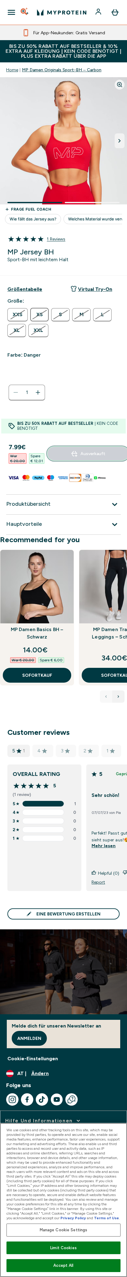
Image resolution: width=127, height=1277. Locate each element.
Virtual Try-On (95, 289)
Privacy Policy (73, 1218)
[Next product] (118, 696)
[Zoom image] (120, 85)
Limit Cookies (63, 1248)
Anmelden (29, 1038)
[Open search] (25, 12)
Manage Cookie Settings (64, 1230)
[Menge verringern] (16, 392)
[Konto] (98, 12)
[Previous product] (106, 696)
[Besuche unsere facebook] (27, 1099)
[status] (27, 392)
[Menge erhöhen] (38, 392)
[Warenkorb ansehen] (115, 12)
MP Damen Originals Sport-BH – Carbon (61, 69)
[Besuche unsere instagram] (12, 1099)
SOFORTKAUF (37, 675)
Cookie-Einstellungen (32, 1058)
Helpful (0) (108, 873)
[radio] (17, 314)
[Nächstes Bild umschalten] (120, 140)
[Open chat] (71, 1099)
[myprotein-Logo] (61, 12)
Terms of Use (106, 1218)
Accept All (63, 1265)
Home (12, 69)
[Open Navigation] (11, 12)
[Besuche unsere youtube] (57, 1099)
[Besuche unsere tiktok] (42, 1099)
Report (98, 882)
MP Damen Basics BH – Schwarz (37, 633)
